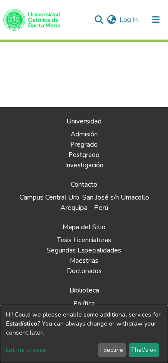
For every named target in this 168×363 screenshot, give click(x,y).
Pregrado (84, 144)
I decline (111, 350)
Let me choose (26, 350)
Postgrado (84, 155)
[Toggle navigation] (156, 19)
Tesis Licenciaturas (84, 240)
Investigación (84, 165)
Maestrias (84, 260)
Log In (129, 20)
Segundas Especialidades (84, 250)
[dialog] (84, 334)
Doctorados (84, 271)
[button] (111, 20)
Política (84, 303)
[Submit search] (98, 20)
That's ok (143, 350)
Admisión (84, 134)
